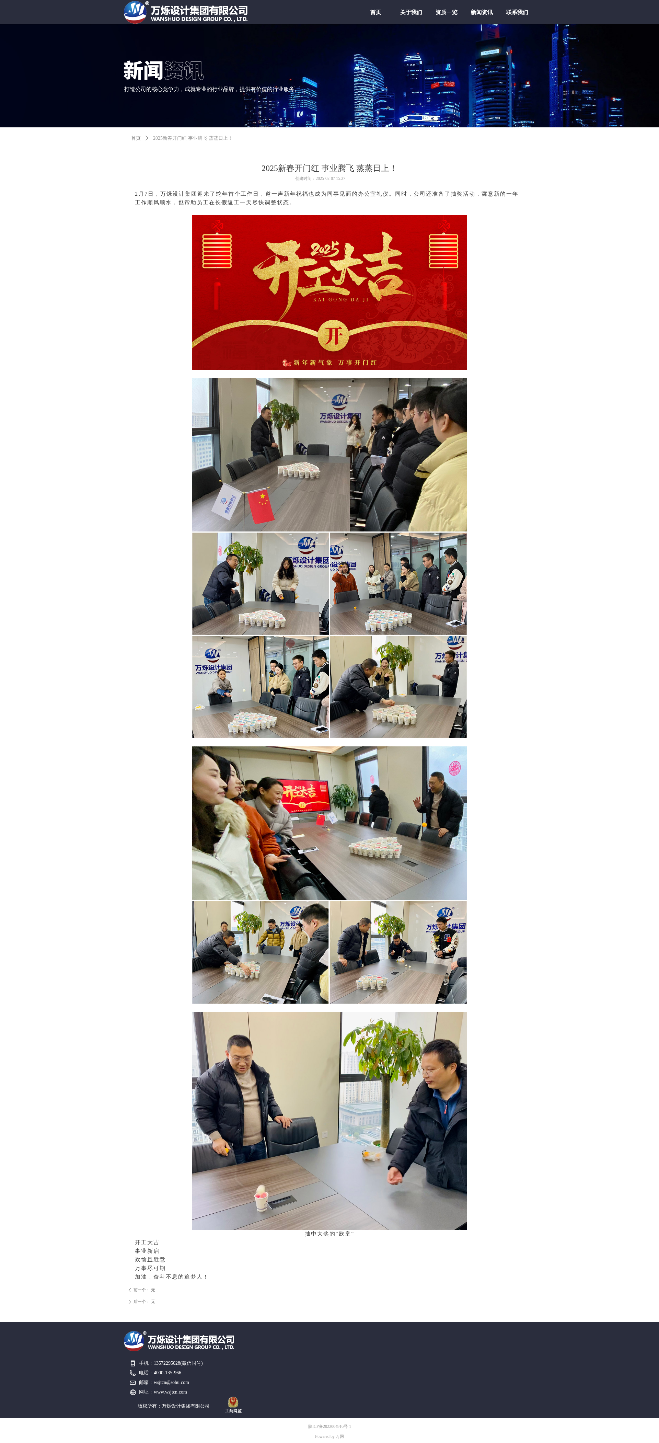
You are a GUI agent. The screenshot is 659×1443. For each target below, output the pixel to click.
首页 (136, 138)
